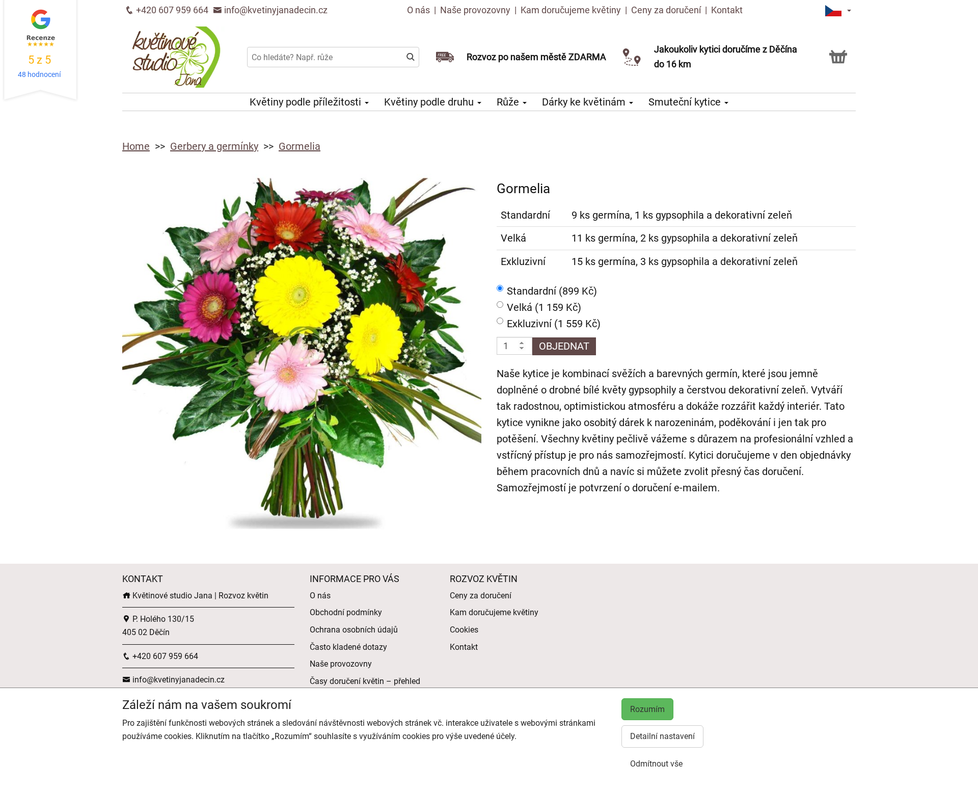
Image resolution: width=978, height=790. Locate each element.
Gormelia (299, 146)
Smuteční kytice (685, 102)
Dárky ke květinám (585, 102)
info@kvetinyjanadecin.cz (275, 10)
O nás (419, 10)
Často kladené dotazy (348, 647)
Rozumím (647, 709)
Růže (509, 102)
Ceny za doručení (666, 10)
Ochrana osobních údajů (354, 630)
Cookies (464, 630)
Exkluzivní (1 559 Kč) (554, 324)
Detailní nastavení (662, 736)
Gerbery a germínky (214, 146)
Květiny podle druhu (430, 102)
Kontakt (727, 10)
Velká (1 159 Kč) (544, 307)
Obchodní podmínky (346, 612)
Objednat (564, 346)
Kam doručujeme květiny (571, 10)
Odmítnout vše (656, 764)
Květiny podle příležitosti (307, 102)
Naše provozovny (476, 10)
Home (136, 146)
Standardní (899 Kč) (552, 291)
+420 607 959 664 (171, 10)
